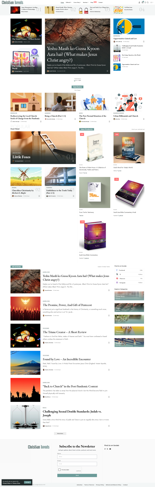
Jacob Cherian (52, 71)
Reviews (14, 187)
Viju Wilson (48, 396)
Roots (44, 407)
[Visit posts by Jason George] (11, 121)
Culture (14, 63)
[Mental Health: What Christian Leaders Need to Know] (49, 10)
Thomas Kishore (60, 11)
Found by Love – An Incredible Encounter (67, 359)
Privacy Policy (6, 483)
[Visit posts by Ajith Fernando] (47, 196)
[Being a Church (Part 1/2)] (60, 102)
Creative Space (17, 153)
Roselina (118, 119)
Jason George (16, 121)
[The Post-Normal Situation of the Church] (94, 102)
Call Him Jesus (128, 7)
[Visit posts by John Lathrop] (114, 41)
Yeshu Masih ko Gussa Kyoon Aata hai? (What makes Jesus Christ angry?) (73, 54)
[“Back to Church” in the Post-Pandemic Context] (25, 390)
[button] (27, 482)
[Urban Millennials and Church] (129, 102)
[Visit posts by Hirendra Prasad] (80, 121)
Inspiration (116, 35)
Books (81, 164)
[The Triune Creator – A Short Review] (26, 32)
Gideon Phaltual (18, 196)
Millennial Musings (118, 113)
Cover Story (50, 43)
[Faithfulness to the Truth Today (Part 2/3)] (60, 176)
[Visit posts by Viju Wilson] (44, 397)
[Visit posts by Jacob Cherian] (48, 71)
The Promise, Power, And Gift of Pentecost (67, 305)
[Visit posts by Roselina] (114, 119)
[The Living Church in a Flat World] (117, 57)
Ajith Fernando (52, 196)
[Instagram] (129, 283)
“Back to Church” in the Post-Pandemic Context (70, 386)
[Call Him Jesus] (118, 10)
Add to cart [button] (84, 176)
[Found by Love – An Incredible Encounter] (25, 363)
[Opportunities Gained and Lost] (129, 26)
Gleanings (48, 113)
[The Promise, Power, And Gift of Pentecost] (25, 308)
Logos (81, 113)
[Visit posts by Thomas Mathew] (13, 71)
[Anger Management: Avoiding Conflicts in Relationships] (15, 10)
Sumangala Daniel (19, 161)
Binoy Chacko (24, 11)
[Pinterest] (129, 278)
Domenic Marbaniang (95, 11)
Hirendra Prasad (85, 121)
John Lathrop (119, 41)
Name (59, 453)
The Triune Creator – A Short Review (26, 39)
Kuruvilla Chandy (128, 9)
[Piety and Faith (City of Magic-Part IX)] (84, 10)
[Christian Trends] (12, 2)
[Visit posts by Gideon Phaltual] (13, 196)
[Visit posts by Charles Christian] (13, 42)
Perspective (13, 113)
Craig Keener (48, 426)
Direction (119, 331)
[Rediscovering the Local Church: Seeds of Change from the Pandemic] (26, 102)
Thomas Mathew (18, 71)
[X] (129, 274)
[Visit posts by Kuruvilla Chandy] (46, 119)
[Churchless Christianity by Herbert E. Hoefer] (26, 176)
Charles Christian (18, 41)
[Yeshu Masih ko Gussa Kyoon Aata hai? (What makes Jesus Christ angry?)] (25, 281)
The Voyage (15, 36)
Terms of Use (16, 483)
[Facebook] (129, 270)
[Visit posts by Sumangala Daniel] (13, 161)
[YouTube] (110, 449)
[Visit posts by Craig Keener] (44, 426)
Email (59, 460)
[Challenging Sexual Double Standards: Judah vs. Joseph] (117, 48)
